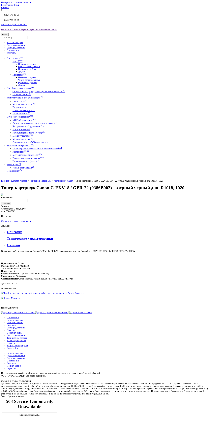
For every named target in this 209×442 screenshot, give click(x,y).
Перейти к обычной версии (14, 29)
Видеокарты (20, 107)
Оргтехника (15, 58)
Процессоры (20, 101)
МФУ (17, 61)
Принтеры (19, 75)
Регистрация (7, 5)
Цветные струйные (27, 69)
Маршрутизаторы (23, 136)
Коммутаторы (21, 129)
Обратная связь (14, 333)
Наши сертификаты (16, 340)
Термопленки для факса (26, 161)
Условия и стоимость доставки (16, 221)
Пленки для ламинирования (28, 158)
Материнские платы (24, 104)
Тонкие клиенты (22, 94)
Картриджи (21, 152)
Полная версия (14, 366)
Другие (21, 71)
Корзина (5, 7)
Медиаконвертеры (23, 139)
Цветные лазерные (27, 64)
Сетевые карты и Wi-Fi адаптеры (30, 142)
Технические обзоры (17, 338)
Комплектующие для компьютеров (25, 97)
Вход (16, 5)
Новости (11, 330)
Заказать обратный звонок (14, 24)
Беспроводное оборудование (28, 126)
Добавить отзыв (9, 283)
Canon (70, 181)
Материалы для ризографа (27, 155)
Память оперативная (24, 110)
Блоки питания (21, 113)
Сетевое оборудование (20, 117)
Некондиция (14, 171)
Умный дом (14, 164)
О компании (13, 50)
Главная (5, 181)
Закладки (5, 226)
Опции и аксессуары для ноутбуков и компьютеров (39, 91)
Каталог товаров (15, 42)
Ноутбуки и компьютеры (20, 88)
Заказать (6, 203)
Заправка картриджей (17, 345)
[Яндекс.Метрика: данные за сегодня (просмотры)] (10, 298)
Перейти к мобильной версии (42, 29)
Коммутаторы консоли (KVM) (29, 132)
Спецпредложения (16, 47)
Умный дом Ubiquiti (23, 167)
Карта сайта (12, 348)
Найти (4, 34)
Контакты (11, 53)
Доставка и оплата (16, 45)
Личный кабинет (15, 322)
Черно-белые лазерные (29, 66)
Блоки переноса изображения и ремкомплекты (37, 148)
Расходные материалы (20, 145)
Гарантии (11, 343)
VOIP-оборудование (24, 120)
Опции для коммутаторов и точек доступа (35, 123)
